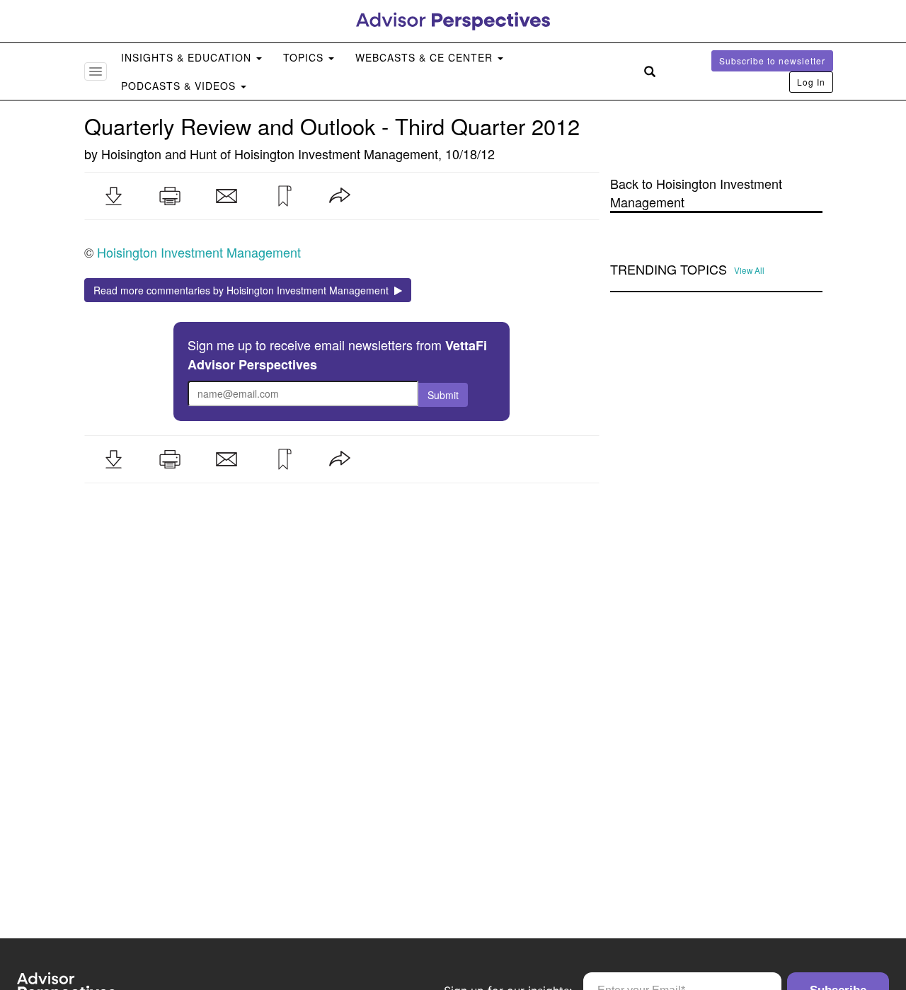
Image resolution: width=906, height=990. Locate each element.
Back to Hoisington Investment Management (696, 193)
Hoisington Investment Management (336, 153)
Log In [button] (811, 82)
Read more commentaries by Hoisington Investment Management (243, 290)
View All (749, 270)
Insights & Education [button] (188, 57)
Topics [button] (305, 57)
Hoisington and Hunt (159, 153)
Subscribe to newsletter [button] (772, 60)
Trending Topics (668, 270)
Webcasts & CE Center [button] (425, 57)
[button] (113, 196)
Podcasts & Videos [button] (180, 86)
